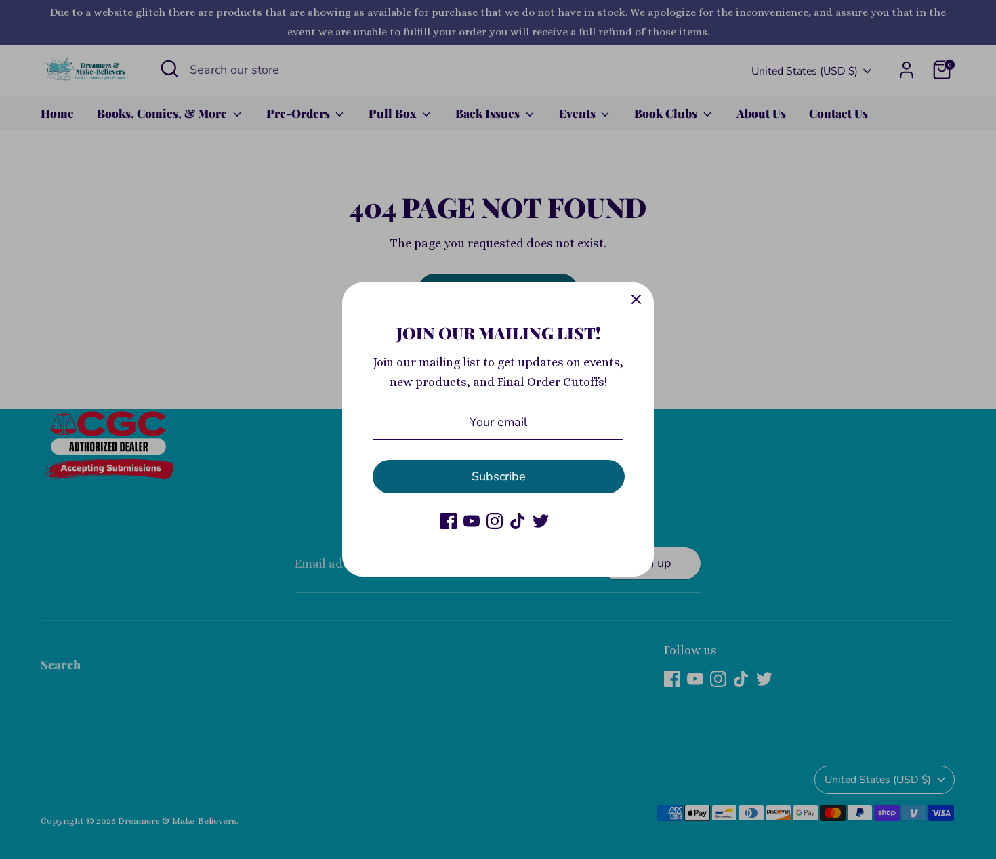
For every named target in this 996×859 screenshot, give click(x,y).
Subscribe (499, 476)
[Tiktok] (518, 521)
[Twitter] (541, 521)
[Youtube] (471, 521)
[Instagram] (494, 521)
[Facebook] (448, 521)
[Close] (636, 300)
